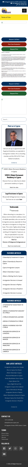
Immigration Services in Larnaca (12, 293)
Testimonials (4, 439)
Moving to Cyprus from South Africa (14, 398)
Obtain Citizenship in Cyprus (11, 272)
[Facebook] (4, 448)
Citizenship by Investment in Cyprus (13, 257)
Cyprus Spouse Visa (14, 381)
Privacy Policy (5, 433)
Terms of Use (4, 435)
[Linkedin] (21, 448)
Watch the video (14, 187)
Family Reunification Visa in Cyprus (14, 378)
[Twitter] (9, 448)
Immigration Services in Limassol (12, 280)
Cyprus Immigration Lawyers (11, 267)
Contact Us (14, 407)
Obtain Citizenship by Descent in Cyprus (12, 262)
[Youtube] (4, 454)
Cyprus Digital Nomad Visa (14, 384)
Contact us (14, 162)
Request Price (14, 49)
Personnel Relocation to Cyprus (14, 375)
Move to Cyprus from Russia (14, 370)
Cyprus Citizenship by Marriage (14, 389)
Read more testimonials (14, 246)
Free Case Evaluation (14, 44)
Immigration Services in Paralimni (13, 289)
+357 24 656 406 (22, 4)
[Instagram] (15, 448)
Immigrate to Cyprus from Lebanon (14, 387)
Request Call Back (14, 39)
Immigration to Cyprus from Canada (14, 367)
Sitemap (3, 437)
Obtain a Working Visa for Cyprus (12, 276)
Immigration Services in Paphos (12, 284)
